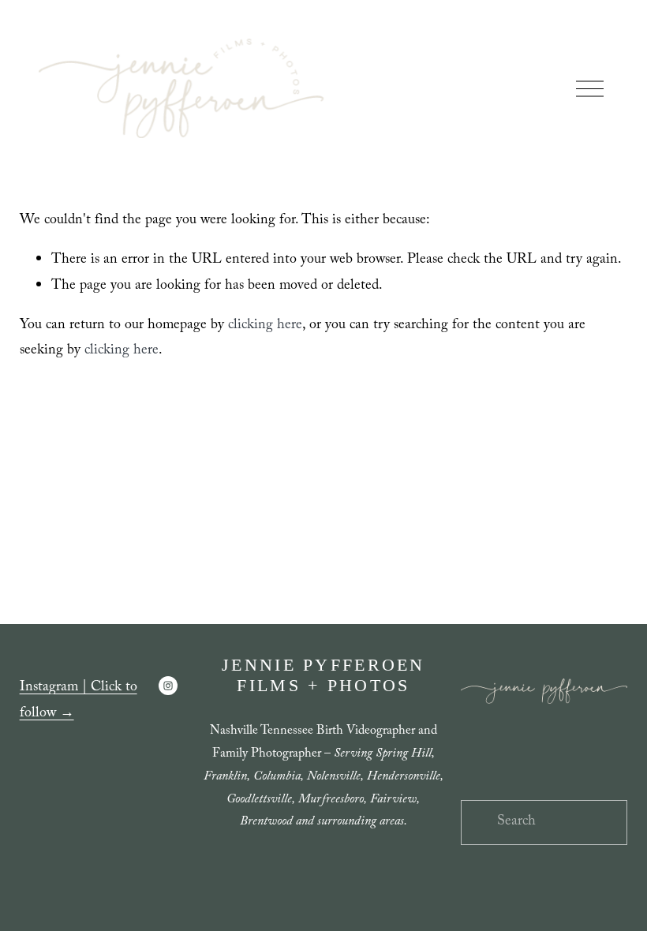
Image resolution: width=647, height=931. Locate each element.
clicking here (265, 326)
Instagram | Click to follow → (78, 701)
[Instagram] (168, 685)
